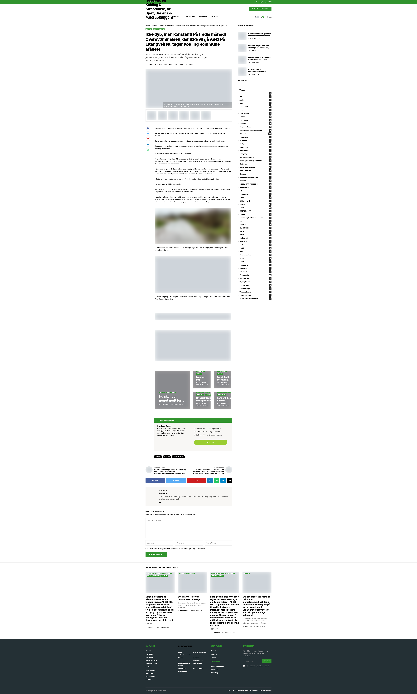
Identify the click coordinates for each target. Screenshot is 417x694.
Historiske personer (255, 167)
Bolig (255, 110)
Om (229, 691)
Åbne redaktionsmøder (185, 654)
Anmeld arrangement (198, 659)
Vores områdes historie (255, 299)
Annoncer (214, 669)
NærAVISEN (200, 371)
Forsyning (255, 154)
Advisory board (151, 663)
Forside (148, 26)
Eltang (154, 26)
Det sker (200, 392)
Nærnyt (255, 231)
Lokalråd (255, 225)
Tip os (180, 658)
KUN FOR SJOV (255, 211)
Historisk (255, 164)
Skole (255, 258)
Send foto (181, 668)
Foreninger (255, 147)
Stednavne (255, 265)
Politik (255, 245)
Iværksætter (255, 188)
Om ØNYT (255, 241)
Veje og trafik (158, 29)
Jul (255, 191)
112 (255, 97)
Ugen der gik (255, 278)
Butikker (255, 117)
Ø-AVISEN (149, 654)
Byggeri (255, 124)
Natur (162, 392)
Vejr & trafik (255, 285)
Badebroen (255, 107)
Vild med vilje (255, 289)
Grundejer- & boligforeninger (255, 161)
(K (240, 87)
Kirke (207, 392)
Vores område (255, 295)
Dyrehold (255, 140)
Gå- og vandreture (255, 157)
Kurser (255, 214)
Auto (255, 103)
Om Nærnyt (255, 238)
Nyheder (167, 456)
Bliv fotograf (183, 671)
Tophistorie (170, 392)
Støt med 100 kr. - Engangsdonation (208, 429)
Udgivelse (149, 657)
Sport (220, 373)
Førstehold (222, 371)
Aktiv (255, 100)
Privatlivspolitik (265, 691)
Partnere (149, 667)
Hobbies (255, 174)
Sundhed (255, 272)
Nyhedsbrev (150, 676)
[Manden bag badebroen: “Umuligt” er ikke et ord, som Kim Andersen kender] (202, 379)
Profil (199, 373)
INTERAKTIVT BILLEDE (255, 184)
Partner (214, 657)
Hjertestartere (255, 171)
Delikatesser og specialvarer (255, 130)
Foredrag (149, 673)
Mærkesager (151, 670)
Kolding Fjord (255, 201)
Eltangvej (158, 456)
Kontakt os (150, 680)
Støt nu (210, 442)
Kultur (208, 394)
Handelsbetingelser (240, 691)
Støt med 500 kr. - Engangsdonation (209, 435)
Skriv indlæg (197, 663)
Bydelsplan (255, 120)
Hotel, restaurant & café (255, 177)
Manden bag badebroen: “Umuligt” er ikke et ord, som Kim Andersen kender (259, 47)
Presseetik (254, 691)
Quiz (255, 252)
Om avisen (150, 651)
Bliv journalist (198, 668)
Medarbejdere (151, 660)
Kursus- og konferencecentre (255, 218)
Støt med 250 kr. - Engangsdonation (209, 432)
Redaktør (153, 64)
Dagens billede (255, 127)
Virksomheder (255, 292)
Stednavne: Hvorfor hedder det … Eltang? (189, 598)
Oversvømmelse (178, 456)
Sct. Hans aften (255, 255)
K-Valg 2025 (255, 194)
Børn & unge (255, 113)
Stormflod (255, 268)
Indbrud (255, 181)
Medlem (214, 654)
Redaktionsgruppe (200, 652)
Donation (214, 651)
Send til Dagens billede (184, 664)
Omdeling (214, 673)
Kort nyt (200, 394)
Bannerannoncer (217, 666)
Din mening (255, 137)
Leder (255, 221)
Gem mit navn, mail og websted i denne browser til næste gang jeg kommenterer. (176, 548)
